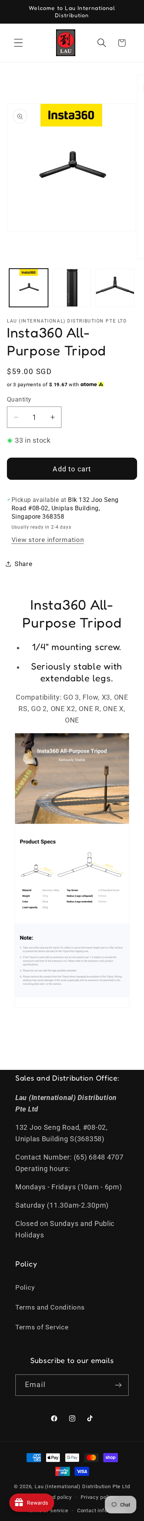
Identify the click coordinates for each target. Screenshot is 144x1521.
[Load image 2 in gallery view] (72, 288)
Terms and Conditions (49, 1307)
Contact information (101, 1510)
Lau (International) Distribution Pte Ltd (82, 1486)
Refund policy (55, 1497)
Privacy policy (98, 1497)
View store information (48, 540)
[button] (18, 43)
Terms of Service (42, 1327)
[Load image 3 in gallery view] (115, 288)
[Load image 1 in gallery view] (28, 288)
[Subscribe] (118, 1385)
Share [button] (24, 564)
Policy (25, 1287)
